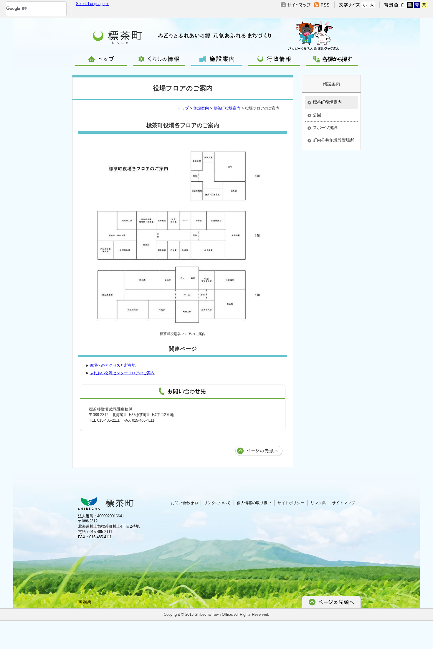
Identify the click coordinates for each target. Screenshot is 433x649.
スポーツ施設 (325, 127)
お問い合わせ (182, 503)
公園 (317, 114)
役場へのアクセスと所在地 (112, 365)
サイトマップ (343, 503)
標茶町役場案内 (227, 108)
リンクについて (217, 503)
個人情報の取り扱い (254, 503)
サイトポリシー (290, 503)
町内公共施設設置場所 (333, 140)
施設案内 (201, 108)
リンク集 (318, 503)
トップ (183, 108)
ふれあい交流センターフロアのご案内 (122, 373)
